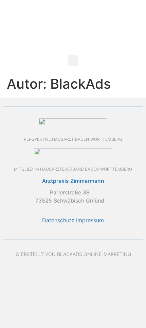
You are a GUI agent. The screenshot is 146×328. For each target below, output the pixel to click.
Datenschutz (58, 220)
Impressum (90, 220)
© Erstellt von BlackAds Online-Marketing (73, 254)
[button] (73, 60)
